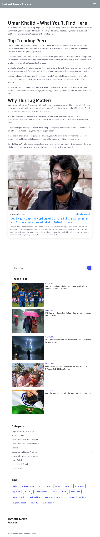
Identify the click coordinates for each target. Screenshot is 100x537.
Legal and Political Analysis (23, 431)
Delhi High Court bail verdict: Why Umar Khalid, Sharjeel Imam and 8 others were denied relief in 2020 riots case (49, 220)
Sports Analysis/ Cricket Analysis (25, 443)
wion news (79, 486)
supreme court (19, 503)
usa (48, 486)
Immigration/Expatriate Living (25, 456)
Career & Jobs (17, 468)
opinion (16, 491)
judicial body (48, 503)
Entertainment (18, 435)
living (57, 486)
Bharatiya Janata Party (55, 497)
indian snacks (41, 491)
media (27, 491)
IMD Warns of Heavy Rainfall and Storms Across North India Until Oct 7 (68, 314)
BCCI (40, 486)
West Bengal (18, 497)
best (64, 491)
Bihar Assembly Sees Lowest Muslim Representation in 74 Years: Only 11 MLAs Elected (68, 367)
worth (67, 486)
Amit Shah (75, 491)
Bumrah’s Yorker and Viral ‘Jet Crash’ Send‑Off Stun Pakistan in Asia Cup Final (67, 287)
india (15, 486)
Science (15, 448)
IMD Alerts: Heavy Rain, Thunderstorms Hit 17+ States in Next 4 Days (68, 340)
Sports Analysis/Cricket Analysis (25, 439)
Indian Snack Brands (20, 464)
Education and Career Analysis (24, 452)
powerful (35, 503)
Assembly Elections (78, 497)
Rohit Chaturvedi (82, 214)
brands (54, 491)
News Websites (18, 460)
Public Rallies (34, 497)
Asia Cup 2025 (28, 486)
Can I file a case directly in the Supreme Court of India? (68, 393)
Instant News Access (16, 4)
